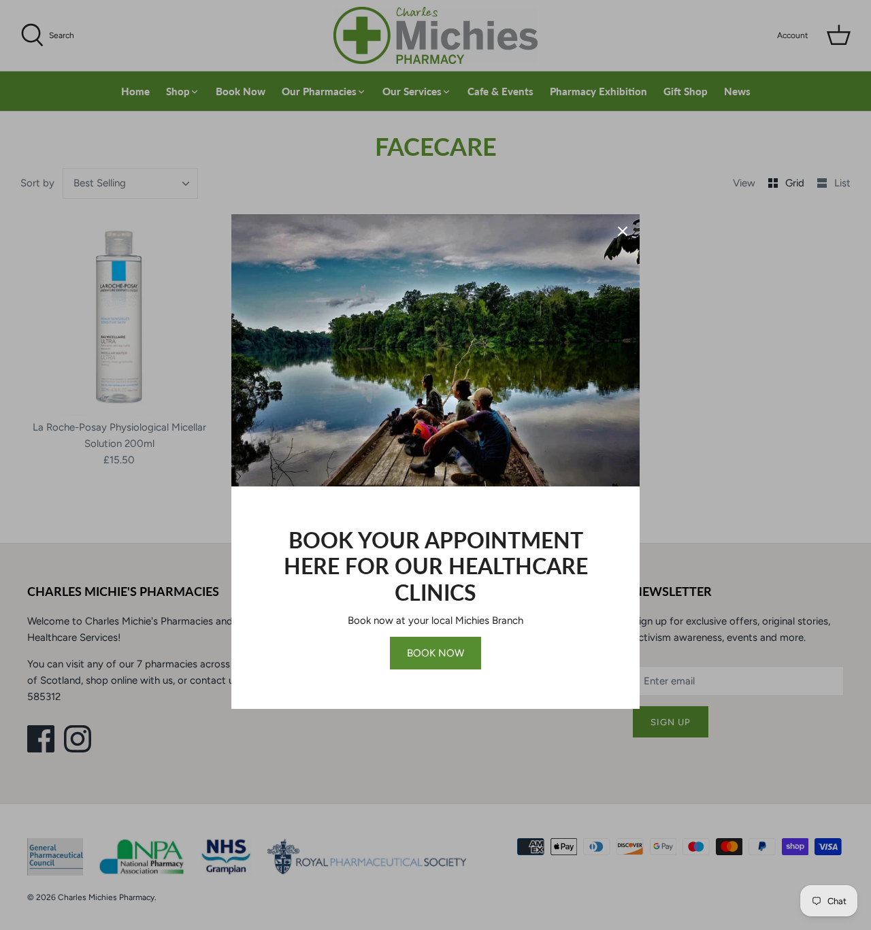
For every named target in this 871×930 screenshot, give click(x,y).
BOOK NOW (435, 653)
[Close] (623, 231)
